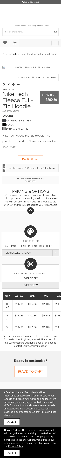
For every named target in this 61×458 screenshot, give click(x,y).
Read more (8, 147)
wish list (40, 77)
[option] (30, 67)
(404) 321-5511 (31, 2)
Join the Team (42, 26)
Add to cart (32, 159)
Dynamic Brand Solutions (24, 26)
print (53, 77)
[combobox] (30, 253)
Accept (11, 421)
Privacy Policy (15, 446)
